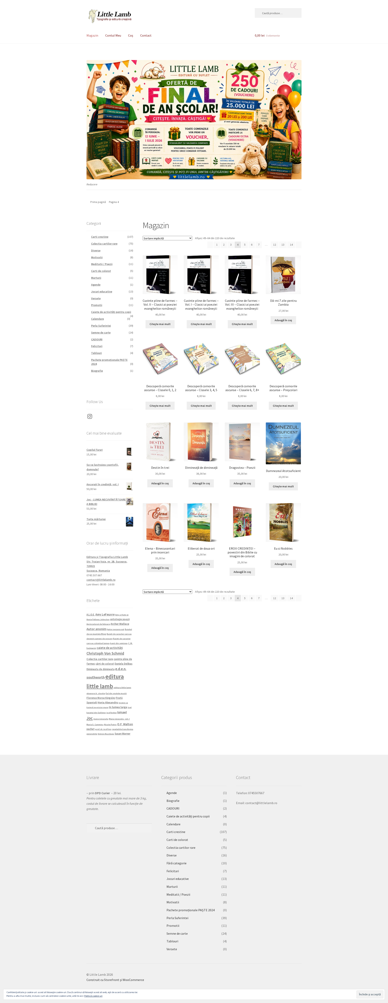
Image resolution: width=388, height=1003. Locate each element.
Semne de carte (101, 332)
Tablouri (96, 353)
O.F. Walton (125, 724)
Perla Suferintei (101, 325)
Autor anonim (96, 629)
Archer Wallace (120, 624)
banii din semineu (119, 643)
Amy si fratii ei (122, 614)
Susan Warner (122, 733)
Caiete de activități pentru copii (111, 312)
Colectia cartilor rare (104, 243)
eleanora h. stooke (95, 693)
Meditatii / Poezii (102, 264)
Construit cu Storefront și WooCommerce (115, 980)
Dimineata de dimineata (100, 669)
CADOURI (96, 339)
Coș (130, 35)
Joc (89, 718)
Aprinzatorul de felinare (98, 624)
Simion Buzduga (106, 734)
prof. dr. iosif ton (103, 729)
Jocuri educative (101, 291)
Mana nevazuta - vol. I (119, 719)
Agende (95, 284)
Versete (96, 298)
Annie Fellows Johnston (98, 619)
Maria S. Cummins (94, 724)
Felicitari (96, 346)
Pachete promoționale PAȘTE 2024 (191, 910)
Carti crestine (99, 237)
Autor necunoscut (115, 629)
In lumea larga (118, 707)
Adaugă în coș (283, 320)
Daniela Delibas (123, 663)
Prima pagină (98, 202)
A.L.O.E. (90, 614)
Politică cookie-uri (93, 995)
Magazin (92, 35)
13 (283, 244)
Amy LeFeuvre (105, 614)
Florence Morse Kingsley (100, 697)
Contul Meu (113, 35)
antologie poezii (120, 619)
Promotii (96, 305)
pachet (90, 729)
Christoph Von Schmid (105, 653)
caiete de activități (110, 648)
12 (274, 244)
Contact (146, 35)
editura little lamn (122, 687)
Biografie (97, 371)
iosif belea (111, 712)
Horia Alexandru (108, 702)
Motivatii (97, 257)
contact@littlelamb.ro (100, 580)
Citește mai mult (160, 324)
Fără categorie (177, 863)
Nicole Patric (110, 724)
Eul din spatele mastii (116, 693)
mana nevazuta (100, 719)
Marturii (96, 278)
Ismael (122, 712)
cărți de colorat (105, 663)
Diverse (95, 250)
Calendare (97, 319)
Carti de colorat (101, 271)
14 (291, 244)
